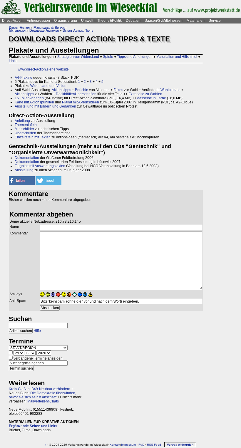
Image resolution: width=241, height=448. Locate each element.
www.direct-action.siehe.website (43, 69)
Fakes (118, 90)
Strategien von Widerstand (78, 57)
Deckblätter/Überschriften (76, 94)
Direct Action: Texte (78, 30)
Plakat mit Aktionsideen (80, 102)
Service (215, 21)
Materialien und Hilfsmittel (176, 57)
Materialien (196, 21)
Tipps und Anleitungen (135, 57)
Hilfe (37, 331)
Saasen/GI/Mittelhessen (164, 21)
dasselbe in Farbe (151, 98)
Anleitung (22, 121)
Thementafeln (26, 125)
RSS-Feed (154, 444)
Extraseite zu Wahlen (145, 94)
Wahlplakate (170, 90)
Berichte (81, 90)
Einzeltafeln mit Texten (33, 137)
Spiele (108, 57)
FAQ (141, 444)
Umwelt (87, 21)
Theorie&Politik (109, 21)
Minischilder (24, 129)
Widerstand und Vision (48, 86)
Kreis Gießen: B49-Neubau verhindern (39, 389)
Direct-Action (12, 21)
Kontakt (115, 444)
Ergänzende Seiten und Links (33, 426)
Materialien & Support (50, 28)
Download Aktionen (44, 30)
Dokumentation (27, 158)
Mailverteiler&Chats (43, 401)
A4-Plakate (23, 77)
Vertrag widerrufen (180, 444)
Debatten (133, 21)
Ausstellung (24, 170)
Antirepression (38, 21)
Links (13, 61)
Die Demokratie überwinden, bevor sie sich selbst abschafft (42, 395)
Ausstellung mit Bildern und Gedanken (45, 106)
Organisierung (65, 21)
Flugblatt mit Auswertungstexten (40, 166)
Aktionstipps (61, 90)
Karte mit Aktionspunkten (34, 102)
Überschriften (25, 133)
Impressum (128, 444)
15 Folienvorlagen (29, 98)
